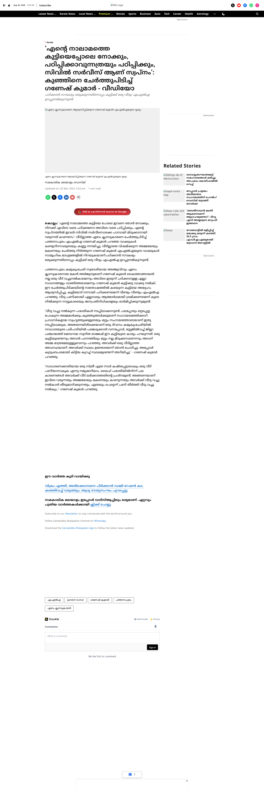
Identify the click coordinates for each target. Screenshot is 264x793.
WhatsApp (100, 521)
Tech (167, 14)
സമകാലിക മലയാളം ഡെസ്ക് (65, 182)
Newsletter (71, 513)
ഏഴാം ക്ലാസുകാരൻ (59, 608)
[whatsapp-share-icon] (48, 199)
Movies (120, 14)
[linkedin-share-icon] (66, 199)
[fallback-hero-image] (174, 179)
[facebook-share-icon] (60, 199)
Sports (132, 14)
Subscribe (45, 5)
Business (145, 14)
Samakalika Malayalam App (78, 528)
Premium (104, 14)
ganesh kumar (75, 600)
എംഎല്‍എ (54, 600)
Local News (86, 14)
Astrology (203, 14)
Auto (157, 14)
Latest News (46, 14)
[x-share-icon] (54, 199)
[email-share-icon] (72, 199)
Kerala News (67, 14)
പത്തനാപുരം (123, 600)
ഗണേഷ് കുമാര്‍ (99, 600)
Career (177, 14)
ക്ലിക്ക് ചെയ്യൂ (100, 505)
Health (189, 14)
